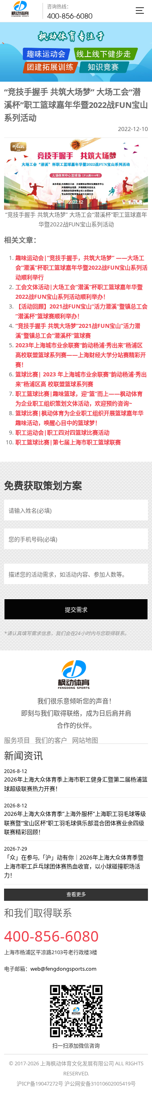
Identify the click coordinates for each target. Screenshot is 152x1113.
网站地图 (85, 740)
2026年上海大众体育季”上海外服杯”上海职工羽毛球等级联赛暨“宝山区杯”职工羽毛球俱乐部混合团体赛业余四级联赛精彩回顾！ (75, 819)
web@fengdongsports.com (63, 968)
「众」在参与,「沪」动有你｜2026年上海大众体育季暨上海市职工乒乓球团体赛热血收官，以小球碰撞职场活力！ (73, 862)
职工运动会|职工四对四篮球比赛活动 (62, 432)
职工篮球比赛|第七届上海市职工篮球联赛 (68, 442)
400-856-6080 (69, 16)
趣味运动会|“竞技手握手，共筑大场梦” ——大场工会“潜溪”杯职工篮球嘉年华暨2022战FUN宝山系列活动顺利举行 (81, 267)
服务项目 (17, 740)
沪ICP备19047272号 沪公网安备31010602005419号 (76, 1083)
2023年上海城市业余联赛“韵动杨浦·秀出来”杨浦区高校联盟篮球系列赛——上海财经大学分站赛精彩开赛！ (80, 354)
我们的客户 (51, 740)
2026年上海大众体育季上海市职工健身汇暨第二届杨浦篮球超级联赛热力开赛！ (76, 780)
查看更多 (76, 894)
